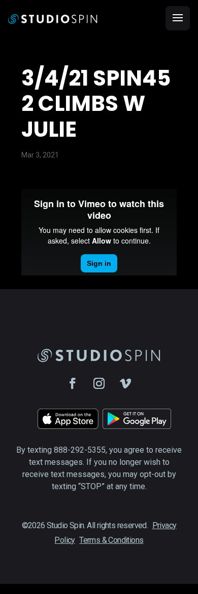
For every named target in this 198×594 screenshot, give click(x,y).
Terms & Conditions (111, 540)
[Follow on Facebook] (72, 383)
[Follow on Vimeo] (125, 383)
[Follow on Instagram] (99, 383)
